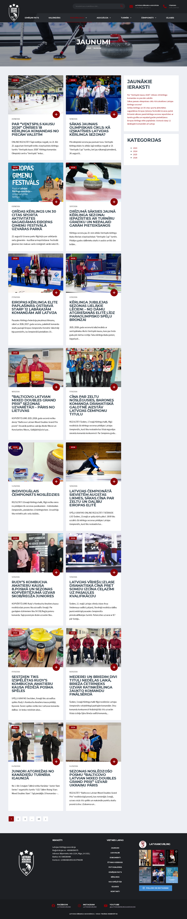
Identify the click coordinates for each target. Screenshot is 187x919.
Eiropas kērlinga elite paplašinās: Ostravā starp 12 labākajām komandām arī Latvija (35, 307)
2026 (135, 157)
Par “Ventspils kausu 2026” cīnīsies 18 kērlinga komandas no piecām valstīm (35, 129)
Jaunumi (115, 848)
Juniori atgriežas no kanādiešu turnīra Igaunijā (33, 774)
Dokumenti (115, 858)
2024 (135, 151)
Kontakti (115, 891)
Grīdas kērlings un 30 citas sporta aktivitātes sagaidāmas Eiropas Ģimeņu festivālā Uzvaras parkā (34, 220)
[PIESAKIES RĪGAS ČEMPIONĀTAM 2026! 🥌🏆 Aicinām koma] (145, 875)
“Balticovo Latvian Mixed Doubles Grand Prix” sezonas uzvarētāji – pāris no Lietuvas (34, 404)
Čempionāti (147, 18)
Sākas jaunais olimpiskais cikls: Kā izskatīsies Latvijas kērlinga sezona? (89, 129)
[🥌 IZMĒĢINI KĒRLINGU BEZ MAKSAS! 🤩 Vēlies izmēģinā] (159, 858)
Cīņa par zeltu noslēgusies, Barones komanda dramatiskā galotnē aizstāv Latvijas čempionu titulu (91, 405)
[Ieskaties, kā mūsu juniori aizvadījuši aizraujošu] (145, 858)
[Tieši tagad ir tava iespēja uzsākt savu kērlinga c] (172, 858)
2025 (135, 154)
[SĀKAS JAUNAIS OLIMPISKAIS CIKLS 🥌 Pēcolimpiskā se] (159, 875)
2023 (135, 148)
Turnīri (125, 18)
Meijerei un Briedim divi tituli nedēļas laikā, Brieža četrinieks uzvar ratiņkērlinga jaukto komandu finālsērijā (93, 685)
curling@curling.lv (143, 7)
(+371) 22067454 (174, 7)
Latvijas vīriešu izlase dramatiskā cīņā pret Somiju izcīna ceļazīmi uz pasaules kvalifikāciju (92, 589)
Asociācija (102, 18)
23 (39, 819)
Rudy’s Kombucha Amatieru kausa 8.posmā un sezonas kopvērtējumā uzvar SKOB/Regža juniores (33, 589)
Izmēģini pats (32, 18)
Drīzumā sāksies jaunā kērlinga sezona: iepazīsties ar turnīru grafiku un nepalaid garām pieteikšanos (92, 218)
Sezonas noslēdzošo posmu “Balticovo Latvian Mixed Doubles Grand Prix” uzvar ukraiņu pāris (92, 778)
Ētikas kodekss (115, 862)
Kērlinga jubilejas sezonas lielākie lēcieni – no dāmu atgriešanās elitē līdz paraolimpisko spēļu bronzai (92, 311)
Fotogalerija (115, 867)
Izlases (170, 18)
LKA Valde (115, 853)
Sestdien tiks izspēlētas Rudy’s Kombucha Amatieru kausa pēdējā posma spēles (32, 684)
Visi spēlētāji (115, 882)
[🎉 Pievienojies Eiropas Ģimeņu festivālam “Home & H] (172, 875)
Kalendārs (54, 18)
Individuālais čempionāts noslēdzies (35, 493)
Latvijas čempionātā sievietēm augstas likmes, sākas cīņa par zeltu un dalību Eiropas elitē (91, 498)
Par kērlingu (77, 18)
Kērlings (115, 877)
